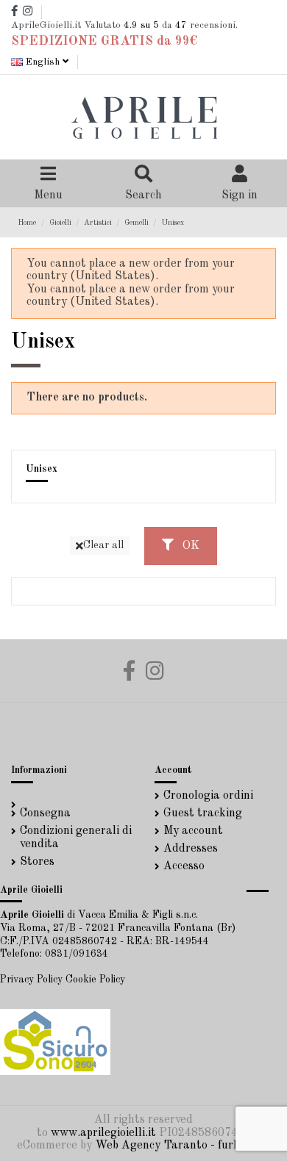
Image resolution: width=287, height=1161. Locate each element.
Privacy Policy (31, 979)
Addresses (190, 849)
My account (193, 831)
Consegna (45, 813)
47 (181, 25)
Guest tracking (202, 813)
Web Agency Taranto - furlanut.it (184, 1145)
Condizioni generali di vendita (76, 837)
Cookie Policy (95, 979)
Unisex (41, 469)
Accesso (184, 866)
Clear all (103, 545)
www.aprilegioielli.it (103, 1133)
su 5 (141, 25)
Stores (37, 862)
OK (189, 546)
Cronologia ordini (208, 796)
